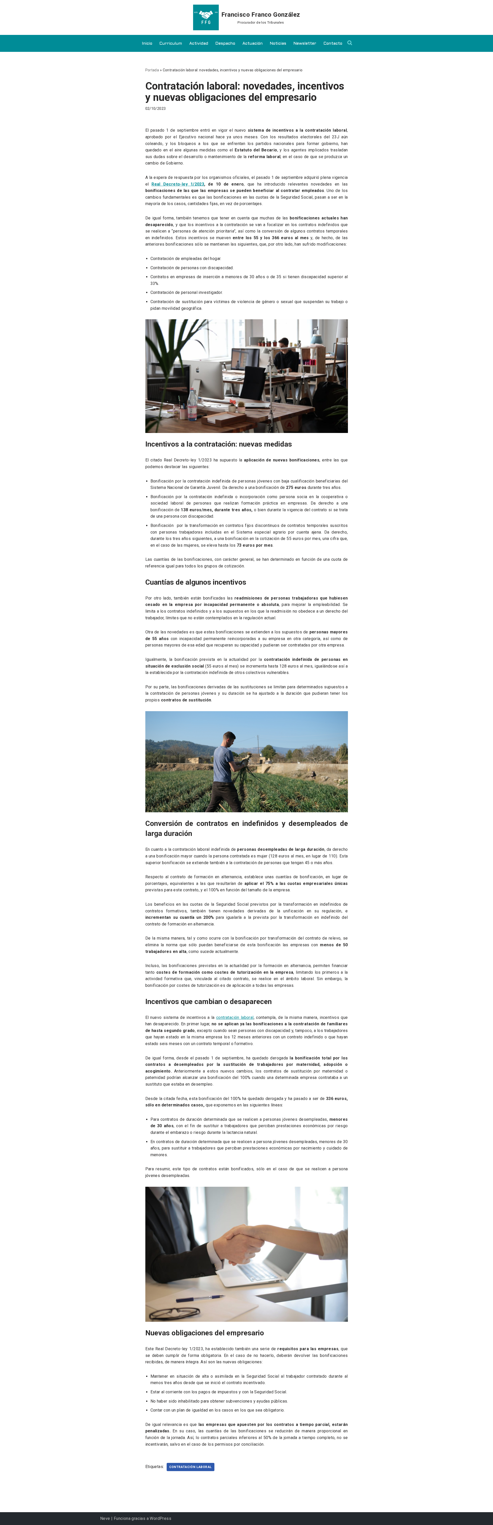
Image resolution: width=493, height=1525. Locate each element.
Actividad (198, 43)
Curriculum (170, 43)
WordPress (160, 1518)
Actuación (252, 43)
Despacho (225, 43)
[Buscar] (349, 42)
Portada (152, 70)
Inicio (147, 43)
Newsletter (304, 43)
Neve (105, 1518)
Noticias (278, 43)
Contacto (333, 43)
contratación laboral (235, 1017)
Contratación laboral (190, 1467)
